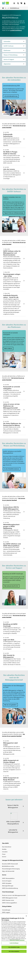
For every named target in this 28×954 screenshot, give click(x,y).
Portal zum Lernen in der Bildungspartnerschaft (14, 895)
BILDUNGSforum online (8, 866)
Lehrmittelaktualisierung (10, 96)
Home (3, 8)
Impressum (22, 940)
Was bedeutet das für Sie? (11, 586)
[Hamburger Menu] (14, 3)
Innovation (4, 851)
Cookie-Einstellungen (14, 943)
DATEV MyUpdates (6, 883)
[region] (14, 934)
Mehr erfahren (8, 348)
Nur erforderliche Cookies (14, 947)
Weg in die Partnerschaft (8, 871)
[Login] (24, 3)
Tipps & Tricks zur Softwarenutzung (13, 213)
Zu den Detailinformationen (11, 469)
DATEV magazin (6, 912)
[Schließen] (26, 916)
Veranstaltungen (6, 910)
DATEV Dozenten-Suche (8, 900)
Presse (3, 854)
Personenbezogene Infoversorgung (11, 868)
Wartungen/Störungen (7, 885)
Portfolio (4, 849)
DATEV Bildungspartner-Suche (9, 898)
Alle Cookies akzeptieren (14, 951)
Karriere (4, 856)
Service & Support (6, 881)
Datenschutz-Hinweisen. (15, 940)
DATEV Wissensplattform (8, 878)
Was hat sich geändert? (10, 704)
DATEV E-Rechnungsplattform (9, 902)
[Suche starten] (18, 3)
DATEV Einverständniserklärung (10, 888)
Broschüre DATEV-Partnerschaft (10, 864)
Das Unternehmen (6, 847)
